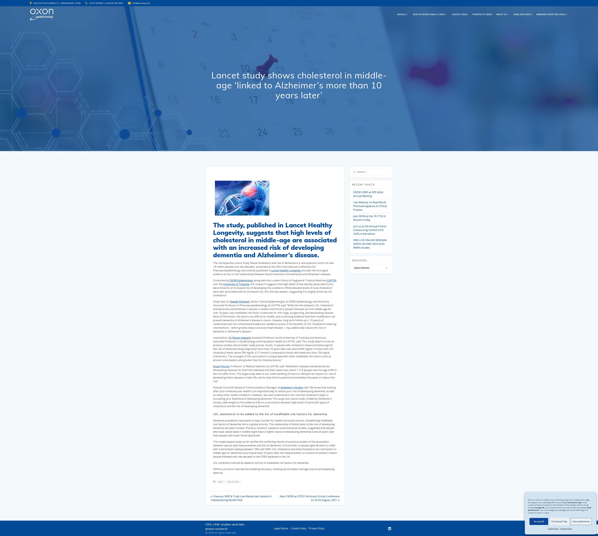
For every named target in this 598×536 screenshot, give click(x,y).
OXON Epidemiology (241, 280)
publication (233, 482)
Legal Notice (281, 528)
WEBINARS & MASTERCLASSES (550, 14)
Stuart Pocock (221, 366)
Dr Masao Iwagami (240, 337)
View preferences (581, 521)
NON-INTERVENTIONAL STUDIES (429, 14)
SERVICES (401, 14)
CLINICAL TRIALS (460, 14)
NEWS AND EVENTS (523, 14)
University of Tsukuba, (236, 284)
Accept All (539, 521)
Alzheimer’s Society (291, 387)
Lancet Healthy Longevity (286, 270)
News (220, 482)
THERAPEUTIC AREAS (482, 14)
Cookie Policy (553, 528)
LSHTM (331, 280)
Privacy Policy (566, 528)
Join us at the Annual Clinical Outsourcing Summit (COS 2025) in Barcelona (369, 230)
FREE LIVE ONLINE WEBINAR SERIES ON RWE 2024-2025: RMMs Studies (370, 243)
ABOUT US (501, 14)
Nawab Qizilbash (239, 301)
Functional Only (559, 521)
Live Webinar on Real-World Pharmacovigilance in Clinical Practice (370, 206)
